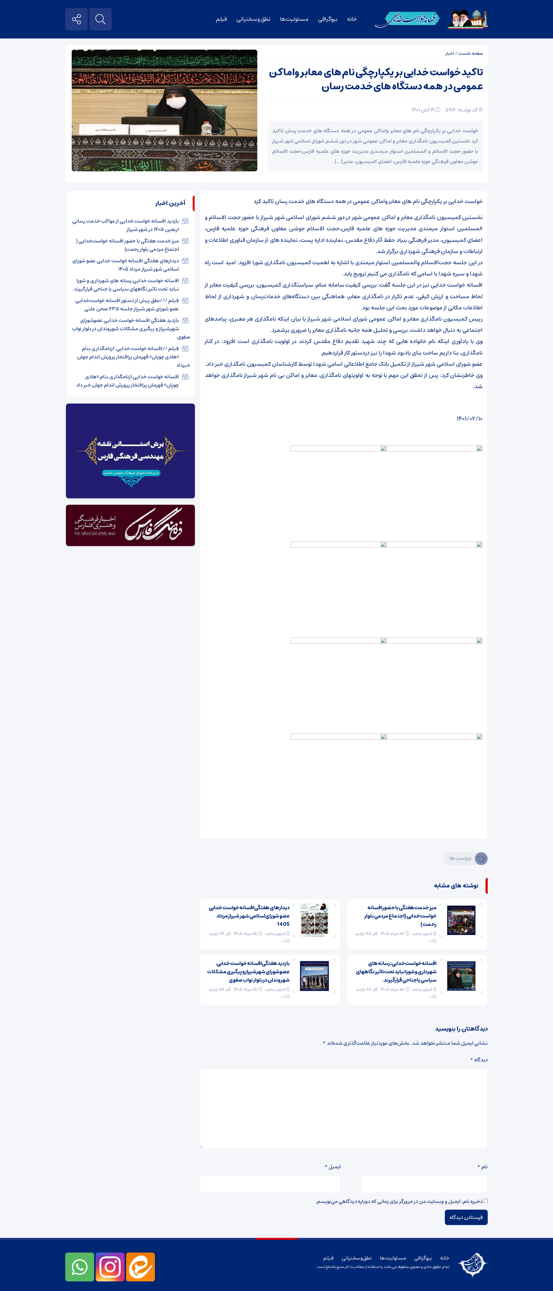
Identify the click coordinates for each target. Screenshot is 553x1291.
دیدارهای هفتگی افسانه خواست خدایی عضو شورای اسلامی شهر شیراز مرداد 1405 (249, 915)
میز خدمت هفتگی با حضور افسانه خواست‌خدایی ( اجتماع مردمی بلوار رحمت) (400, 915)
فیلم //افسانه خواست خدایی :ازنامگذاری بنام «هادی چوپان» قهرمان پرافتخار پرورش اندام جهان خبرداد (133, 357)
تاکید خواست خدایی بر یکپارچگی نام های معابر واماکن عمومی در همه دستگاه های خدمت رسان (376, 79)
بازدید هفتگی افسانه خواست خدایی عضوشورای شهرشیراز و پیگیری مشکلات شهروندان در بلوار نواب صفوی (248, 971)
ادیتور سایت (422, 933)
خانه (352, 19)
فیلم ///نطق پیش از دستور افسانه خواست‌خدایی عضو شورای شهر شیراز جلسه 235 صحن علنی (127, 304)
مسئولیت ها (294, 19)
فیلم (221, 19)
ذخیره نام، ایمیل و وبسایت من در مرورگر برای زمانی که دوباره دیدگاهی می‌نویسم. (399, 1201)
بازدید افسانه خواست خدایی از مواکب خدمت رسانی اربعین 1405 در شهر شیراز (125, 225)
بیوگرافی (327, 19)
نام (482, 1166)
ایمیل (333, 1166)
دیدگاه (479, 1059)
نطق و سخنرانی (253, 19)
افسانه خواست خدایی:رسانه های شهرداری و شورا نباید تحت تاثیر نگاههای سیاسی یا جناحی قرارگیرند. (396, 971)
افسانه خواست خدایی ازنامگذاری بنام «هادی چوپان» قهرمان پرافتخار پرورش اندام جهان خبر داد (127, 380)
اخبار (449, 53)
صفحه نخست (470, 53)
